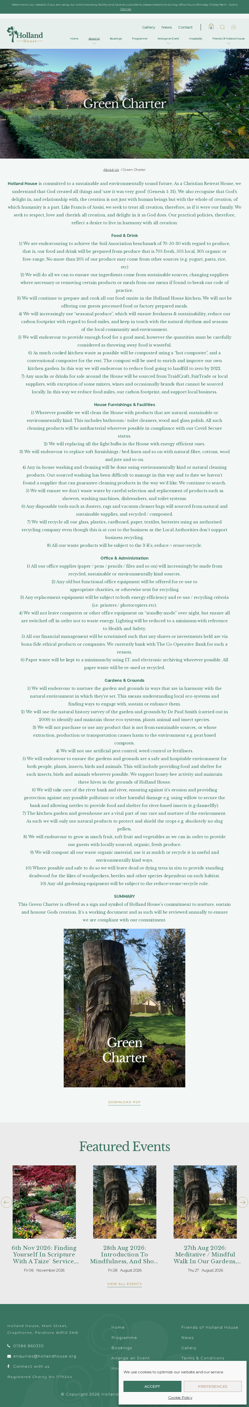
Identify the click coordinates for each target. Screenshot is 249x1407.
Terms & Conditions (202, 1358)
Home (74, 38)
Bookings (116, 38)
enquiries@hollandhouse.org (45, 1356)
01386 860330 (28, 1346)
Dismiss (125, 9)
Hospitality (195, 38)
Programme (139, 38)
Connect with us (31, 1366)
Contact (185, 27)
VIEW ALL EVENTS (124, 1284)
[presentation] (6, 1202)
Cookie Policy (180, 1397)
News (166, 27)
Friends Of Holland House (229, 38)
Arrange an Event (168, 38)
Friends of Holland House (210, 1327)
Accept (152, 1386)
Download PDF (124, 1102)
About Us (94, 38)
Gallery (148, 27)
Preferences (213, 1386)
